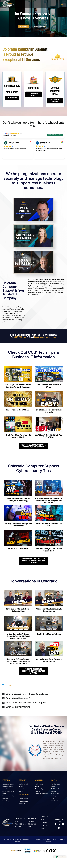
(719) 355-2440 (20, 337)
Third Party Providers (57, 801)
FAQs (52, 798)
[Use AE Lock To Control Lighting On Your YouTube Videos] (49, 424)
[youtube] (63, 824)
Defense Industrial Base (41, 794)
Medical (37, 786)
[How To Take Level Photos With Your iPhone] (49, 374)
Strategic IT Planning (8, 784)
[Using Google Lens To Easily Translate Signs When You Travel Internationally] (18, 374)
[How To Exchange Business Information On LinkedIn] (49, 399)
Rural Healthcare (39, 784)
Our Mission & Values (57, 789)
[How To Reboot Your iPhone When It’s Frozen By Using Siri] (18, 424)
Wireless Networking (8, 796)
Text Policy (55, 839)
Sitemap (38, 839)
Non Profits (38, 791)
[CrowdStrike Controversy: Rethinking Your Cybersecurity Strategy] (18, 488)
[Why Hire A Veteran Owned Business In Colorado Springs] (49, 648)
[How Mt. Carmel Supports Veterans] (49, 623)
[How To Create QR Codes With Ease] (18, 399)
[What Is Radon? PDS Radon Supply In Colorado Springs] (49, 598)
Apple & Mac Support (8, 789)
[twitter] (59, 824)
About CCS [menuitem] (9, 686)
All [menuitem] (3, 686)
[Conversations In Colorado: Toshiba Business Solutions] (18, 598)
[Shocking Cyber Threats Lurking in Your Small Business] (18, 513)
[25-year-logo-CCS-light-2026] (8, 1)
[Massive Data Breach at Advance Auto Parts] (49, 513)
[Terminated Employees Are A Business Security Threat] (49, 538)
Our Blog (53, 796)
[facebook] (56, 824)
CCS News (54, 791)
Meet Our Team (55, 794)
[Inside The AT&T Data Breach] (18, 538)
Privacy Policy (46, 839)
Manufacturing (39, 789)
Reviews (53, 786)
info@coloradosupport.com (45, 337)
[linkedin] (59, 828)
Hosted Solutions (23, 799)
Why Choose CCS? (56, 784)
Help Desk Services (7, 786)
